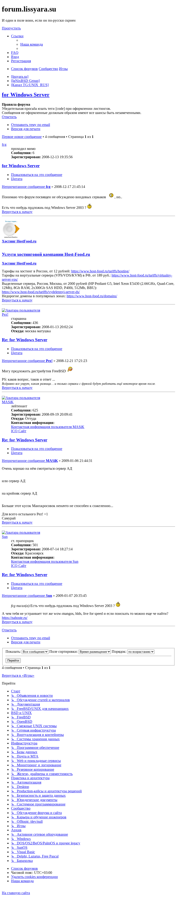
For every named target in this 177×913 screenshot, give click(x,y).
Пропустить (11, 28)
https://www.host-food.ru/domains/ (92, 296)
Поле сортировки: (64, 651)
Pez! (5, 314)
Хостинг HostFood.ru (19, 241)
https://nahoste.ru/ (14, 618)
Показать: (14, 651)
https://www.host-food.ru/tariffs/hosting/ (100, 271)
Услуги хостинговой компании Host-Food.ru (46, 254)
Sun (5, 537)
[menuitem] (31, 44)
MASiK (8, 402)
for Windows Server (26, 95)
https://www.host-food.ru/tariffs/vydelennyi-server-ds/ (41, 292)
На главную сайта (16, 893)
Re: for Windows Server (24, 339)
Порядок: (119, 651)
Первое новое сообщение (22, 137)
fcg (4, 144)
